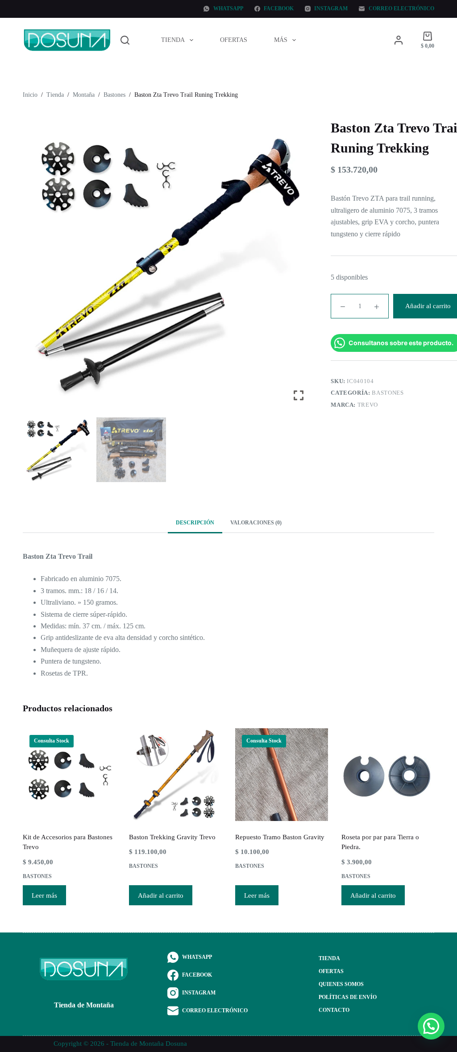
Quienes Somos (341, 984)
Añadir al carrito (160, 895)
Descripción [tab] (195, 523)
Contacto (334, 1010)
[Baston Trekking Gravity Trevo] (175, 774)
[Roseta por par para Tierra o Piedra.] (387, 774)
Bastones (387, 392)
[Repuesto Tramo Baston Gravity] (281, 774)
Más (280, 40)
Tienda (173, 40)
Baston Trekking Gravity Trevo (172, 837)
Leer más (44, 895)
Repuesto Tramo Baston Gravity (279, 837)
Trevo (367, 404)
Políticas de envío (348, 997)
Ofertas (233, 40)
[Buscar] (124, 40)
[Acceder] (398, 40)
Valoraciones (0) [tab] (256, 523)
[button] (299, 269)
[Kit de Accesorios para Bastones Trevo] (69, 774)
